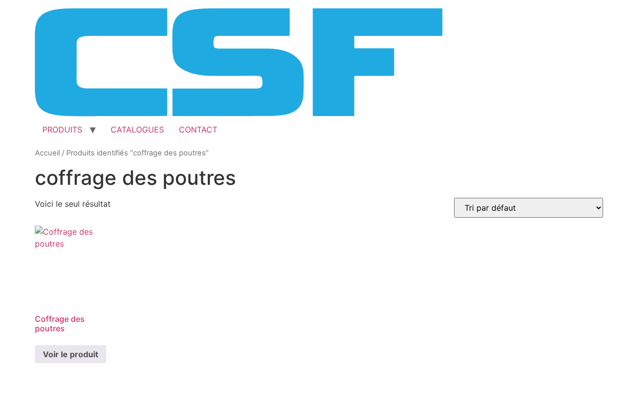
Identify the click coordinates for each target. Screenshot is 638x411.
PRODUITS (62, 130)
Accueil (47, 152)
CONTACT (198, 130)
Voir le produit (70, 354)
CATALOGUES (137, 130)
